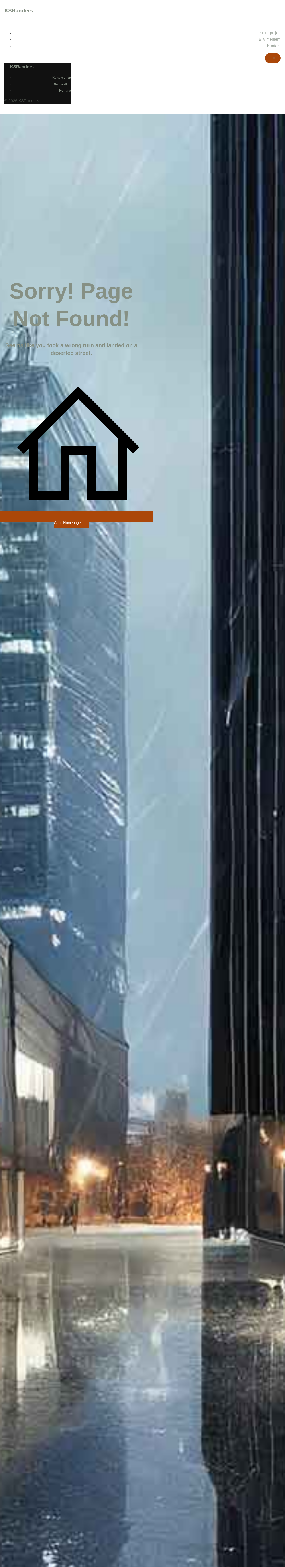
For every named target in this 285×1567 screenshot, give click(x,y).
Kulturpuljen (270, 33)
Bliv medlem (270, 39)
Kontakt (274, 46)
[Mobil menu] (273, 58)
